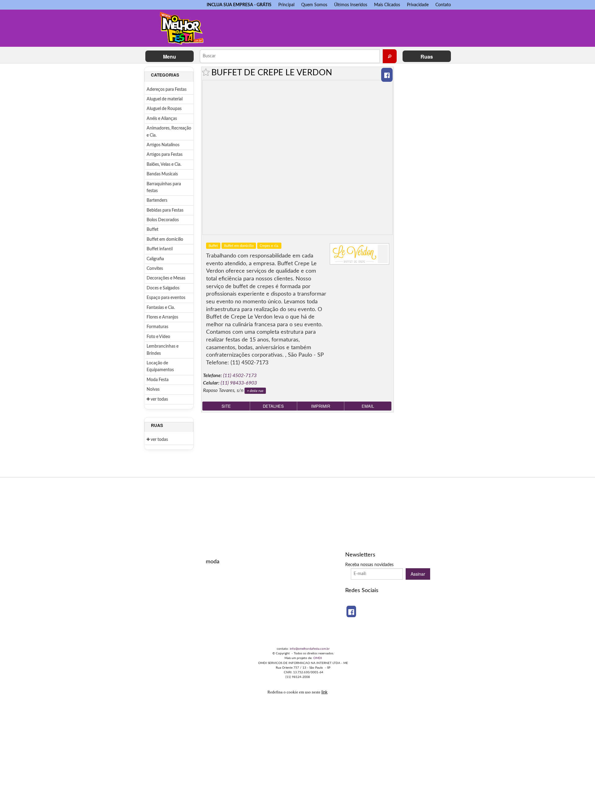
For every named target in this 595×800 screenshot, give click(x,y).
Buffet (152, 229)
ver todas (159, 399)
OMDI (317, 658)
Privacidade (418, 4)
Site (226, 406)
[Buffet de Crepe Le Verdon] (359, 254)
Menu (169, 56)
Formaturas (157, 327)
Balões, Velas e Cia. (164, 164)
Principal (286, 4)
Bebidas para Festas (165, 210)
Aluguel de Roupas (164, 109)
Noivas (153, 389)
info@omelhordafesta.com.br (310, 648)
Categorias (165, 75)
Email (368, 406)
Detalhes (273, 406)
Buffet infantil (160, 249)
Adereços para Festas (167, 89)
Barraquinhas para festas (164, 187)
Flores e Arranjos (162, 317)
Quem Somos (314, 4)
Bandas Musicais (162, 174)
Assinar (418, 574)
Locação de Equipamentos (160, 366)
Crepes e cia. (269, 246)
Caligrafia (155, 259)
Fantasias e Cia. (161, 307)
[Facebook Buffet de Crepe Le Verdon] (387, 75)
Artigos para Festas (165, 154)
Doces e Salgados (163, 288)
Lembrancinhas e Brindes (162, 349)
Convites (155, 268)
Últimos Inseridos (350, 4)
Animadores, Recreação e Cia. (169, 131)
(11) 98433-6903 (239, 382)
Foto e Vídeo (158, 337)
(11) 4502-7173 (240, 375)
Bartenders (157, 200)
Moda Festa (158, 380)
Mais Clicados (387, 4)
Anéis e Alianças (162, 118)
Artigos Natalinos (163, 145)
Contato (443, 4)
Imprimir (320, 406)
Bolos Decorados (163, 220)
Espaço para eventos (166, 298)
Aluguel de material (165, 99)
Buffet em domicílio (165, 239)
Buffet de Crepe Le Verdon (271, 72)
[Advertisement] (334, 27)
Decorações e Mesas (166, 278)
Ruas (427, 56)
